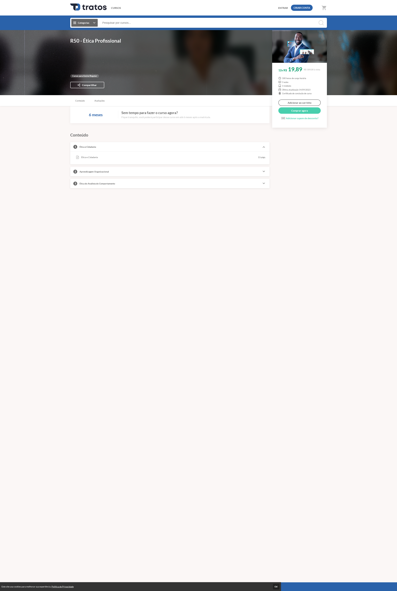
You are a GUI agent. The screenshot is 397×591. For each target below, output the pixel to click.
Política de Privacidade (62, 586)
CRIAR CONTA (302, 7)
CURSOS (116, 7)
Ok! (276, 586)
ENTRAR (283, 7)
